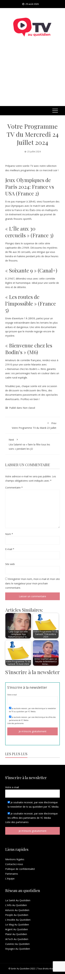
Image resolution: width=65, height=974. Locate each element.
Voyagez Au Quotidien (17, 948)
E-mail (9, 549)
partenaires (19, 723)
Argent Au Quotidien (16, 929)
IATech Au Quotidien (16, 939)
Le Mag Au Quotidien (17, 924)
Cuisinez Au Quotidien (17, 944)
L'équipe (10, 878)
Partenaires (11, 873)
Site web (10, 564)
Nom (9, 534)
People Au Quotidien (16, 915)
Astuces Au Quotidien (17, 910)
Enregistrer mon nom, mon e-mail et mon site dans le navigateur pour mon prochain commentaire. (32, 583)
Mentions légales (14, 859)
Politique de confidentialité (20, 869)
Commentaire (14, 487)
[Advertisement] (32, 76)
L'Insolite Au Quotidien (18, 919)
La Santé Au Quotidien (17, 900)
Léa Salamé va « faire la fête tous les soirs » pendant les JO (29, 444)
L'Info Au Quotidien (16, 905)
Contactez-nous (14, 864)
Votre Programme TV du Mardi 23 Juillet (34, 425)
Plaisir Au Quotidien (16, 934)
